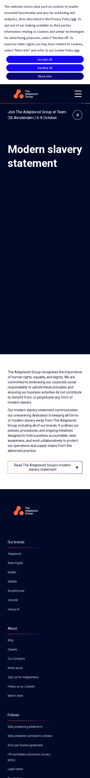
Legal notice (15, 769)
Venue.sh (14, 609)
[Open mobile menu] (78, 93)
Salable (12, 581)
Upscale (13, 600)
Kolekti (12, 572)
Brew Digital (15, 563)
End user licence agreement (25, 745)
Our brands (16, 542)
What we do (15, 668)
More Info (45, 76)
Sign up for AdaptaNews (23, 677)
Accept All (45, 59)
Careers (12, 649)
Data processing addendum (25, 726)
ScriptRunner (16, 591)
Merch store (15, 695)
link (74, 19)
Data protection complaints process (30, 736)
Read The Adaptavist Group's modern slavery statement (42, 467)
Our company (16, 658)
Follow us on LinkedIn (21, 686)
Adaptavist (14, 554)
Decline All (45, 68)
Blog (10, 640)
